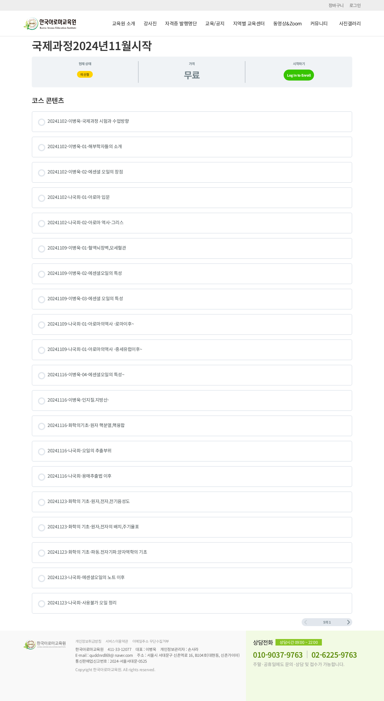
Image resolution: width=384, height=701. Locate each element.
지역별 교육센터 (249, 23)
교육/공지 (215, 23)
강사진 (150, 23)
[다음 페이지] (348, 622)
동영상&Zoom (287, 23)
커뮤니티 (319, 23)
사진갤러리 (350, 23)
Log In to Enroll (299, 75)
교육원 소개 (123, 23)
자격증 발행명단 (181, 23)
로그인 (355, 5)
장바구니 (336, 5)
